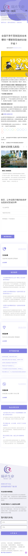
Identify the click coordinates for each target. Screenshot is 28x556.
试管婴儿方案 (20, 359)
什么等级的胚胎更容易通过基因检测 (18, 371)
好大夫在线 (4, 545)
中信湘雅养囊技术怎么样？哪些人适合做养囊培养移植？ (14, 278)
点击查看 (4, 262)
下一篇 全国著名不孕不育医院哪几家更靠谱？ (12, 142)
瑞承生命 (3, 22)
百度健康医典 (4, 547)
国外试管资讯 (11, 22)
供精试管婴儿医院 (13, 356)
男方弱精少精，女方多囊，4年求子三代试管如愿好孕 (14, 424)
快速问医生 (20, 545)
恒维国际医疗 (17, 543)
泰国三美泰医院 (6, 170)
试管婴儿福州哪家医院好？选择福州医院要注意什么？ (14, 306)
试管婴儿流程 (11, 549)
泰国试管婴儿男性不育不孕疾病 (9, 359)
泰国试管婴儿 (12, 545)
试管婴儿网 (21, 547)
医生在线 (10, 543)
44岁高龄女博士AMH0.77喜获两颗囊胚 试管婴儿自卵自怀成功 (14, 413)
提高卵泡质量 (5, 356)
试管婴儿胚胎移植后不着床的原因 (9, 362)
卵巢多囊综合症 (5, 371)
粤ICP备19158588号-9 (6, 552)
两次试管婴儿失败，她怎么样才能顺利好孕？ (13, 436)
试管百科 (19, 22)
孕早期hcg (20, 368)
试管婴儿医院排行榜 (7, 114)
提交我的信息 (8, 236)
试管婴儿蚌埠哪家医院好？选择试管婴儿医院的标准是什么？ (14, 292)
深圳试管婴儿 (13, 547)
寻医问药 (3, 549)
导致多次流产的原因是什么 (8, 365)
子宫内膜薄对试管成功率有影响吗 (9, 368)
